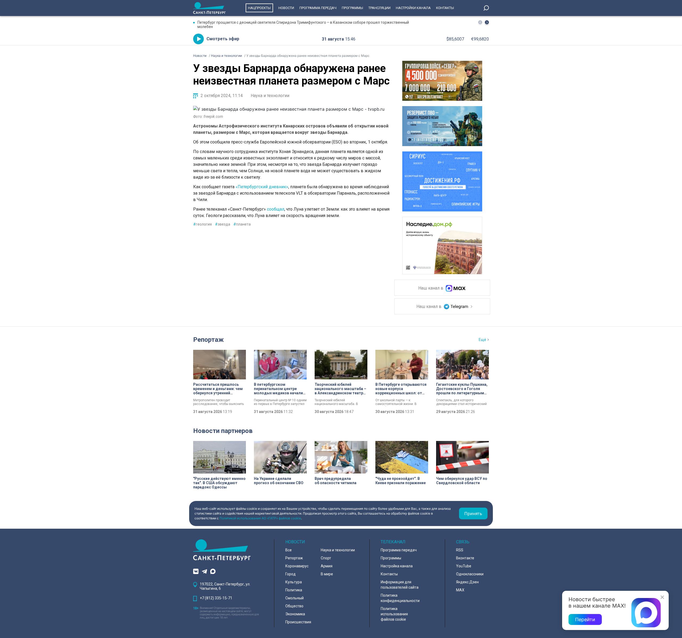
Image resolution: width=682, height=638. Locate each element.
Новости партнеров (223, 431)
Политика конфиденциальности (400, 598)
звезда (222, 224)
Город (290, 574)
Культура (293, 582)
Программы (352, 8)
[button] (487, 22)
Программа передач (317, 8)
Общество (294, 606)
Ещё (482, 340)
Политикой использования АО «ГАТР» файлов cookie (260, 518)
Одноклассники (470, 574)
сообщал (275, 209)
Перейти (585, 619)
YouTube (463, 566)
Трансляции (379, 8)
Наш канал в (431, 288)
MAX (460, 590)
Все (288, 550)
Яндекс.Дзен (467, 582)
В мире (327, 574)
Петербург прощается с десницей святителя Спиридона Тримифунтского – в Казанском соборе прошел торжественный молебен (303, 24)
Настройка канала (397, 566)
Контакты (445, 8)
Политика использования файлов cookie (394, 614)
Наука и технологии (270, 95)
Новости (286, 8)
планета (242, 224)
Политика (293, 590)
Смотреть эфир (222, 38)
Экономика (295, 614)
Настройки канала (413, 8)
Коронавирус (296, 566)
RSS (459, 550)
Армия (326, 566)
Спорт (326, 558)
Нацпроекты (259, 8)
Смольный (294, 598)
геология (202, 224)
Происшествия (298, 622)
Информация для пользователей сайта (400, 584)
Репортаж (208, 339)
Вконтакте (465, 558)
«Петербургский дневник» (262, 186)
